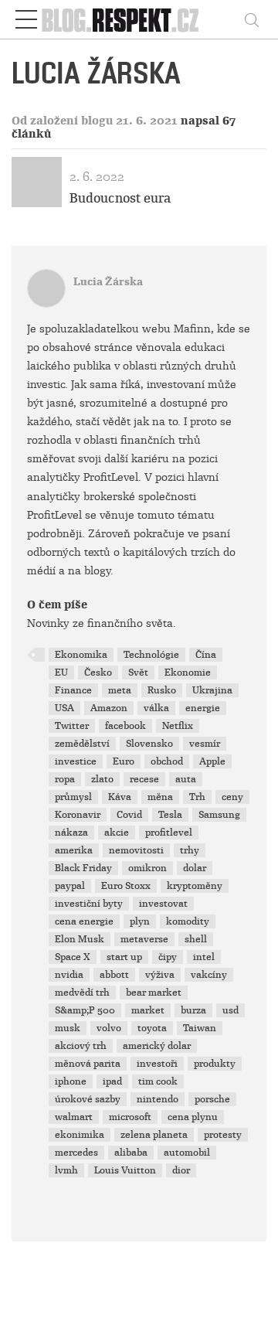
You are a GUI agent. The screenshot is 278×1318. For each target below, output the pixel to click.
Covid (129, 815)
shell (196, 939)
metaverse (144, 939)
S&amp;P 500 (85, 1010)
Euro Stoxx (126, 886)
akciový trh (81, 1046)
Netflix (177, 726)
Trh (197, 797)
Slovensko (149, 743)
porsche (212, 1099)
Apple (212, 761)
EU (61, 672)
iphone (70, 1081)
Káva (119, 797)
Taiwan (199, 1028)
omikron (147, 868)
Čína (205, 655)
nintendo (157, 1099)
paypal (70, 886)
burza (193, 1010)
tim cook (158, 1081)
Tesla (170, 815)
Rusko (161, 690)
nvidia (69, 975)
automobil (187, 1152)
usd (230, 1010)
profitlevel (168, 832)
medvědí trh (82, 992)
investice (76, 761)
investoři (157, 1063)
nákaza (71, 832)
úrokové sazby (87, 1099)
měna (160, 797)
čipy (167, 957)
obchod (167, 761)
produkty (215, 1063)
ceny (232, 797)
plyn (140, 921)
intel (204, 957)
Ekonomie (187, 672)
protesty (223, 1135)
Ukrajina (212, 690)
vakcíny (209, 975)
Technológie (151, 655)
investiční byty (89, 903)
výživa (160, 975)
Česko (98, 672)
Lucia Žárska (108, 281)
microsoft (130, 1117)
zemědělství (82, 743)
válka (156, 708)
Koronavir (77, 815)
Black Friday (83, 868)
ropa (65, 779)
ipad (112, 1081)
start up (124, 957)
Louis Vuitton (125, 1170)
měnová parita (87, 1063)
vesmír (204, 743)
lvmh (66, 1170)
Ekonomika (81, 655)
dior (181, 1170)
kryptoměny (194, 886)
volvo (109, 1028)
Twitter (72, 726)
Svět (138, 672)
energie (202, 708)
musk (67, 1028)
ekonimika (79, 1135)
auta (185, 779)
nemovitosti (136, 850)
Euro (123, 761)
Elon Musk (79, 939)
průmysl (73, 797)
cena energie (84, 921)
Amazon (108, 708)
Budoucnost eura (120, 198)
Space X (72, 957)
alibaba (130, 1152)
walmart (74, 1117)
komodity (187, 921)
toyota (152, 1028)
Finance (73, 690)
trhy (189, 850)
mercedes (76, 1152)
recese (144, 779)
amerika (74, 850)
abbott (114, 975)
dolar (194, 868)
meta (119, 690)
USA (64, 708)
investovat (163, 903)
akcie (116, 832)
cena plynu (193, 1117)
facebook (125, 726)
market (147, 1010)
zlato (102, 779)
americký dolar (157, 1046)
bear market (153, 992)
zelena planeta (154, 1135)
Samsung (219, 815)
